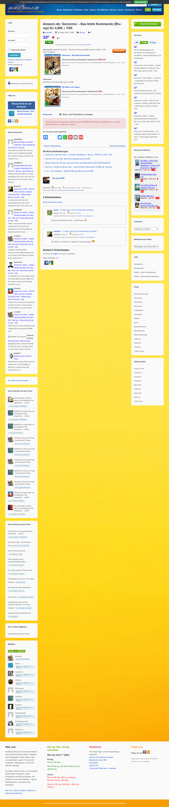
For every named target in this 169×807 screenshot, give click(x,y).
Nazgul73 (57, 231)
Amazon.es (138, 373)
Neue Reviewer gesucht (16, 551)
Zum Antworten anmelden (85, 210)
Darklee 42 (19, 672)
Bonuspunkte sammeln (84, 44)
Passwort (11, 40)
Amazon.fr (137, 377)
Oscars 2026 (12, 597)
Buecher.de (138, 306)
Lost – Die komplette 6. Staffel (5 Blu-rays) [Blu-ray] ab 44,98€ (69, 171)
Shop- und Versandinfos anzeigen (77, 114)
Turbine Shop (139, 351)
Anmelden (157, 9)
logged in (56, 254)
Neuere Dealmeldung (52, 146)
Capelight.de (138, 310)
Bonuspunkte (80, 190)
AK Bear (18, 680)
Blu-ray (82, 32)
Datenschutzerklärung (13, 793)
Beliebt (22, 651)
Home (59, 10)
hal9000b (17, 411)
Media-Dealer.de (140, 327)
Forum (120, 10)
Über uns (8, 790)
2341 (81, 234)
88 (91, 188)
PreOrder (78, 10)
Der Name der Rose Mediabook (19, 587)
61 (64, 213)
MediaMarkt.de (139, 331)
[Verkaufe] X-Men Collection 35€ (19, 613)
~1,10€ (122, 62)
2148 (59, 188)
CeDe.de (137, 389)
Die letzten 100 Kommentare (18, 381)
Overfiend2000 (20, 713)
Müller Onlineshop (140, 335)
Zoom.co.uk (138, 401)
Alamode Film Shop (141, 294)
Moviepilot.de (139, 268)
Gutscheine (93, 763)
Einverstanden (140, 2)
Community (130, 10)
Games (93, 10)
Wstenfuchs (19, 730)
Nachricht (71, 190)
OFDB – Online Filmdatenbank (145, 272)
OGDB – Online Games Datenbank (146, 276)
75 (67, 234)
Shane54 (17, 493)
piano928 (48, 32)
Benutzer (11, 31)
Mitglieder (11, 644)
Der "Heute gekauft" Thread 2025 (20, 570)
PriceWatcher (103, 10)
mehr (156, 157)
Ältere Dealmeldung (117, 146)
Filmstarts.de (138, 264)
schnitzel (17, 438)
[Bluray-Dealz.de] (23, 10)
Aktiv (15, 651)
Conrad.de (138, 314)
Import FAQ (93, 766)
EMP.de (136, 318)
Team (16, 790)
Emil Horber (19, 688)
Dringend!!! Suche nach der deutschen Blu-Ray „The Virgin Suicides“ (19, 605)
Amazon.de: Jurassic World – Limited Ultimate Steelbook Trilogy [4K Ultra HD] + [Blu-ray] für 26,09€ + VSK (147, 68)
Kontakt (22, 790)
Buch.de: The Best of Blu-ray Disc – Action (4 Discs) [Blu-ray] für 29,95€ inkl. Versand (79, 167)
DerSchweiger (19, 398)
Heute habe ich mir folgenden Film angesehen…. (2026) (24, 400)
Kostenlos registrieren (16, 60)
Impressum (31, 790)
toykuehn (18, 705)
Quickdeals (68, 10)
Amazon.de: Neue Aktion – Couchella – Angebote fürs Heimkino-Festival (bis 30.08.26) (147, 81)
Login (147, 9)
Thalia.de (137, 347)
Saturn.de (137, 343)
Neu (10, 651)
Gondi (56, 210)
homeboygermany (21, 721)
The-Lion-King (19, 506)
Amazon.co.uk (139, 369)
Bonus (139, 10)
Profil (52, 190)
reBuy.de (137, 339)
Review (113, 10)
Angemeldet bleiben (18, 50)
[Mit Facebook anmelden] (46, 264)
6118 (79, 213)
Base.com (137, 385)
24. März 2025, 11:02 (67, 210)
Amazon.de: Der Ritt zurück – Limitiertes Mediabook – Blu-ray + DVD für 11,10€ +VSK (79, 155)
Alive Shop (138, 298)
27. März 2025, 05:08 (70, 231)
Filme (85, 10)
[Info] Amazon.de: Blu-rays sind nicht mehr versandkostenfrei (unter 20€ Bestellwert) (78, 163)
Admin (17, 664)
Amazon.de (47, 114)
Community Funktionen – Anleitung (102, 768)
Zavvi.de (137, 397)
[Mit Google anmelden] (51, 264)
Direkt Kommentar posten (52, 202)
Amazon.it (137, 381)
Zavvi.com (137, 393)
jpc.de (136, 323)
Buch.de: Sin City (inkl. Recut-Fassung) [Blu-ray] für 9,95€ (68, 159)
